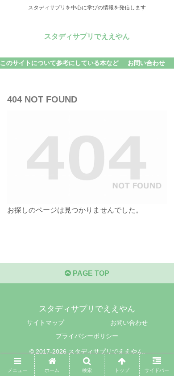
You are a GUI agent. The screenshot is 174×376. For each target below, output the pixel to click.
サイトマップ (45, 322)
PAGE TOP (90, 273)
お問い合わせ (129, 322)
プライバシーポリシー (87, 335)
